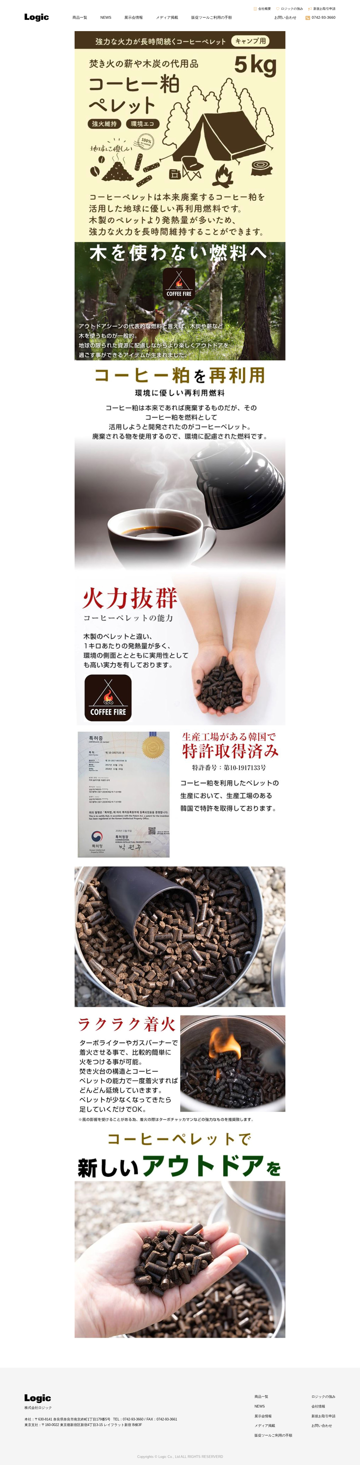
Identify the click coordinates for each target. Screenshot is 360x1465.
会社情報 (318, 1406)
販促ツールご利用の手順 (211, 17)
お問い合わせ (285, 17)
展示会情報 (133, 17)
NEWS (105, 17)
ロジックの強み (292, 9)
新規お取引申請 (324, 9)
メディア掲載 (167, 17)
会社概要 (264, 9)
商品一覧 (79, 17)
